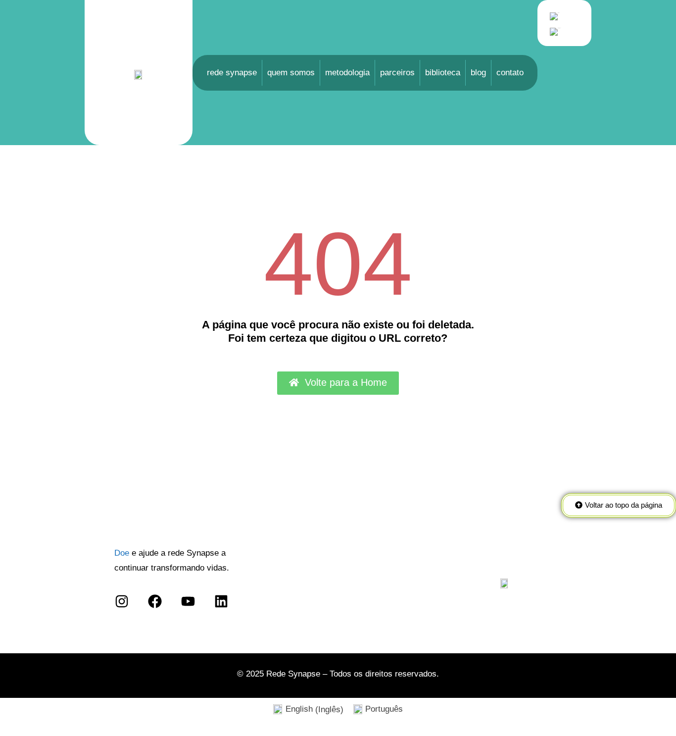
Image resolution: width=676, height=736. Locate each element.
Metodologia (347, 72)
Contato (510, 72)
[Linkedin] (221, 601)
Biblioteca (442, 72)
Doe (121, 553)
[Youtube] (188, 601)
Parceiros (397, 72)
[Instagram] (121, 601)
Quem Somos (291, 72)
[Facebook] (154, 601)
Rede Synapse (232, 72)
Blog (478, 72)
